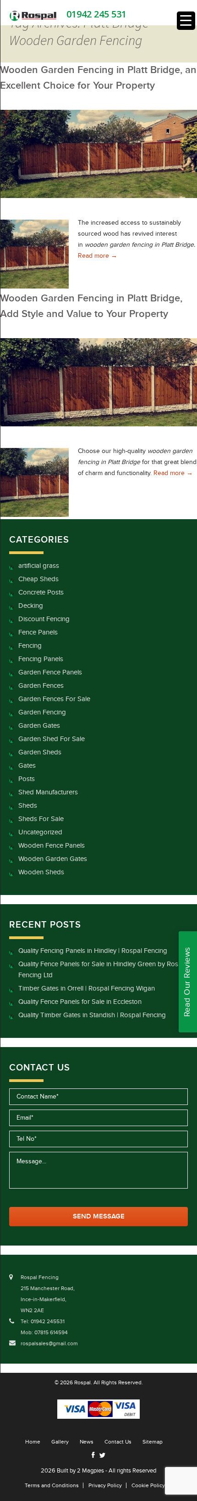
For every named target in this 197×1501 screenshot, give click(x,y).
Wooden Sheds (41, 872)
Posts (26, 779)
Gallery (60, 1441)
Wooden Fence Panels (51, 846)
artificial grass (38, 566)
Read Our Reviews (187, 982)
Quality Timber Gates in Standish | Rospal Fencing (92, 1015)
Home (32, 1441)
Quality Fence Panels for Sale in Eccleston (80, 1002)
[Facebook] (93, 1455)
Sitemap (152, 1441)
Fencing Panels (40, 659)
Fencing (30, 646)
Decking (30, 606)
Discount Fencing (44, 619)
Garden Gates (39, 726)
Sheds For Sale (41, 819)
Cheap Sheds (38, 579)
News (86, 1441)
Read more (97, 256)
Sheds (27, 806)
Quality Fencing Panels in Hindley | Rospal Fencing (92, 951)
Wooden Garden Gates (52, 859)
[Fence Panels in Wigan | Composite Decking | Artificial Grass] (33, 15)
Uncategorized (40, 832)
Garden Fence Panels (50, 672)
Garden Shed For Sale (51, 739)
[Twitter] (102, 1455)
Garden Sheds (39, 752)
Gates (27, 766)
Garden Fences (41, 686)
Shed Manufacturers (48, 792)
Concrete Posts (41, 592)
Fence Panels (38, 632)
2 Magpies (90, 1470)
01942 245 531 (96, 14)
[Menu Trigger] (186, 20)
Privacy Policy (105, 1485)
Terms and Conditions (52, 1485)
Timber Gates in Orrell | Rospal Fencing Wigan (86, 988)
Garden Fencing (42, 712)
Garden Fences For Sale (54, 699)
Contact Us (117, 1441)
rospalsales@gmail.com (49, 1343)
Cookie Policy (148, 1485)
